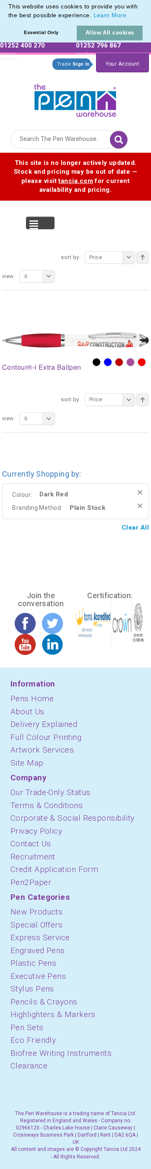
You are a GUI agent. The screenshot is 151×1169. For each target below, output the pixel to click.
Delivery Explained (43, 724)
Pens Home (32, 698)
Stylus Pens (32, 989)
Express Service (40, 937)
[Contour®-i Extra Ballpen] (75, 339)
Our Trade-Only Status (50, 792)
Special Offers (36, 925)
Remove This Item (140, 492)
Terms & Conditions (46, 805)
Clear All (135, 527)
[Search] (119, 139)
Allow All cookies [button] (110, 32)
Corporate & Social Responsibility (72, 818)
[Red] (142, 362)
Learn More (110, 15)
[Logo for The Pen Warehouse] (75, 98)
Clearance (28, 1066)
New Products (36, 912)
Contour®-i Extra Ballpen (41, 367)
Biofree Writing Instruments (61, 1053)
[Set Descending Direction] (142, 257)
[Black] (96, 362)
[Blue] (108, 362)
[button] (129, 16)
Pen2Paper (30, 882)
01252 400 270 (22, 45)
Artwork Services (42, 750)
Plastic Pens (33, 963)
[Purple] (130, 362)
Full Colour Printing (45, 737)
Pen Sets (27, 1027)
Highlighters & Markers (53, 1014)
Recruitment (32, 857)
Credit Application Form (54, 869)
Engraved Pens (37, 950)
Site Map (27, 763)
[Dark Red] (119, 362)
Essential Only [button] (41, 32)
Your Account (122, 64)
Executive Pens (38, 976)
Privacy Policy (36, 831)
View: (8, 276)
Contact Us (30, 843)
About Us (27, 711)
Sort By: (71, 257)
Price (95, 257)
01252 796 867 (98, 45)
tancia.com (75, 181)
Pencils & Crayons (44, 1002)
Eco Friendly (33, 1040)
